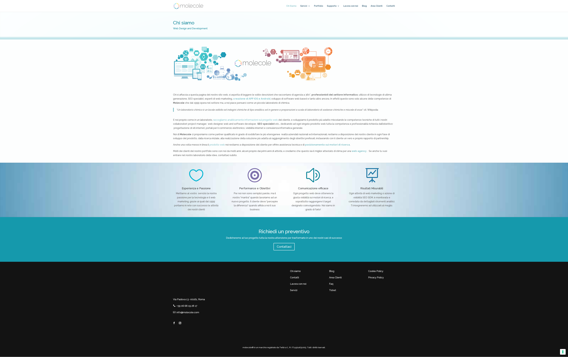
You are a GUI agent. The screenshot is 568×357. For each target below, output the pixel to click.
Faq (331, 283)
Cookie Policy (375, 271)
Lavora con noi (350, 6)
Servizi (303, 6)
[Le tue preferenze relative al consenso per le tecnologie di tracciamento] (563, 352)
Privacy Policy (376, 277)
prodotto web (217, 144)
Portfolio (318, 6)
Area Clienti (377, 6)
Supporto (332, 6)
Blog (364, 6)
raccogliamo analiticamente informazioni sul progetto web (245, 119)
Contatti (390, 6)
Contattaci (284, 246)
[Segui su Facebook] (174, 323)
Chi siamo (295, 271)
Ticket (332, 290)
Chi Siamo (291, 6)
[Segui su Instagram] (180, 323)
